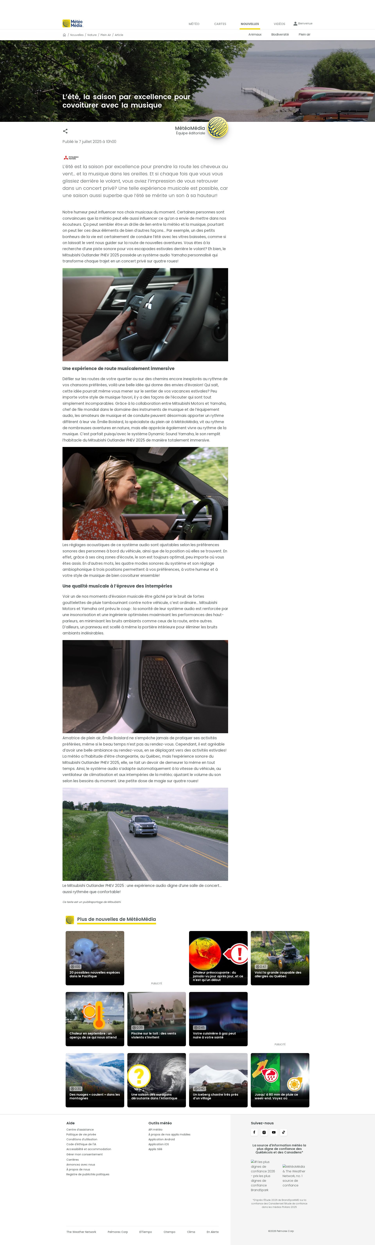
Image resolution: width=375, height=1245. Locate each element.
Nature (92, 35)
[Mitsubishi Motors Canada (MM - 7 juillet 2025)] (145, 158)
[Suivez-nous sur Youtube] (274, 1133)
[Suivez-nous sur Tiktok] (283, 1133)
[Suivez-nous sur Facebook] (254, 1133)
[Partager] (65, 131)
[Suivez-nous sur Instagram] (264, 1133)
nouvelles (77, 35)
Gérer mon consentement (84, 1154)
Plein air (106, 35)
